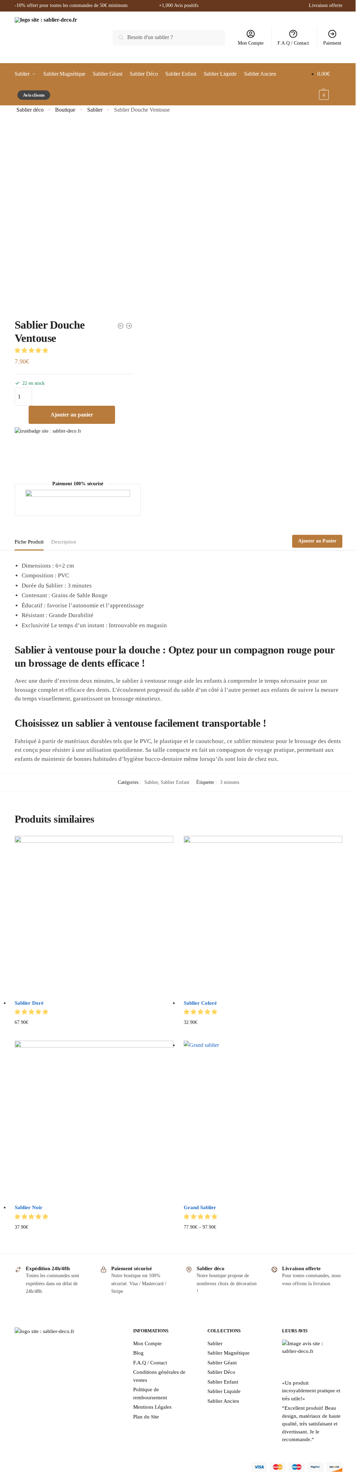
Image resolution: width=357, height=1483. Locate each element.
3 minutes (229, 782)
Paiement (332, 43)
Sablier (94, 110)
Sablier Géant (222, 1362)
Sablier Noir (29, 1207)
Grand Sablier (200, 1207)
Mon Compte (251, 43)
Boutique (65, 110)
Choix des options (263, 1238)
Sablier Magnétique (228, 1353)
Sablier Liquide (224, 1391)
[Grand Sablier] (263, 1120)
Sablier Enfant (175, 782)
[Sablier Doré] (94, 915)
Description (63, 542)
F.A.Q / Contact (293, 43)
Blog (138, 1353)
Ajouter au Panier (317, 541)
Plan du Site (146, 1417)
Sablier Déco (221, 1372)
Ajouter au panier (72, 415)
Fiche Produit (29, 542)
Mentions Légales (152, 1407)
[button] (32, 350)
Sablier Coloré (200, 1003)
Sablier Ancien (223, 1401)
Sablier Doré (29, 1003)
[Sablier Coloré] (263, 915)
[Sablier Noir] (94, 1120)
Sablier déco (30, 110)
